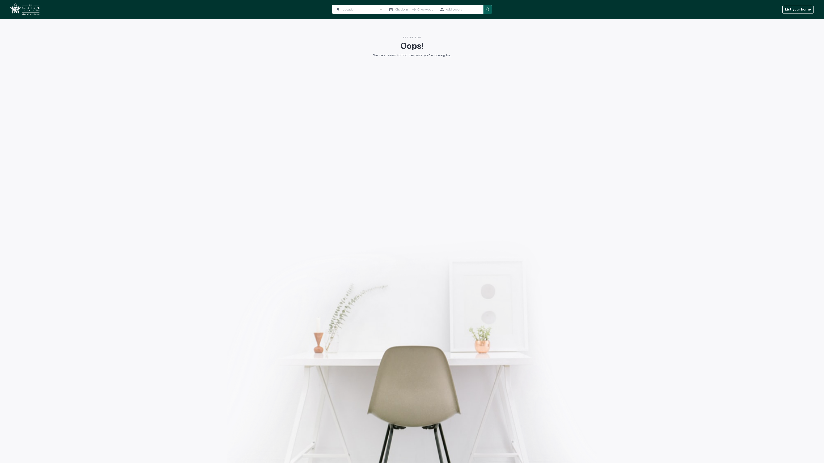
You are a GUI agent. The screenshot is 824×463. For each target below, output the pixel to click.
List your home (798, 9)
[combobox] (356, 9)
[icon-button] (391, 9)
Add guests (454, 9)
